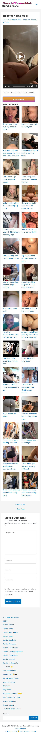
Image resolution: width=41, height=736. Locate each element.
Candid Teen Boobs (10, 648)
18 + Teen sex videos (27, 20)
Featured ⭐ (8, 667)
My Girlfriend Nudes (11, 678)
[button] (20, 56)
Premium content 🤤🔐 (12, 694)
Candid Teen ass (9, 644)
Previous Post (20, 505)
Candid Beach (8, 625)
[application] (20, 56)
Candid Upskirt (9, 659)
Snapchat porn (9, 705)
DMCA (33, 731)
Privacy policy (11, 731)
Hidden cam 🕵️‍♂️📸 (10, 674)
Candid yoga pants (10, 663)
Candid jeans (8, 636)
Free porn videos (10, 671)
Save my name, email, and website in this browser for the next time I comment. (20, 591)
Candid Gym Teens (10, 632)
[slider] (19, 86)
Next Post (20, 509)
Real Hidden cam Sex (11, 697)
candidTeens (20, 729)
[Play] (5, 86)
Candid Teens (10, 6)
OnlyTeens (7, 690)
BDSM (5, 621)
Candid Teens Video (10, 655)
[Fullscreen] (35, 86)
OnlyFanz (6, 686)
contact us (24, 731)
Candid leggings (9, 640)
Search (6, 714)
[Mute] (32, 86)
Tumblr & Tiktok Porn (11, 709)
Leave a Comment (10, 20)
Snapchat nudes (9, 701)
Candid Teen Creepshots (13, 652)
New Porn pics (9, 682)
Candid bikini (8, 629)
